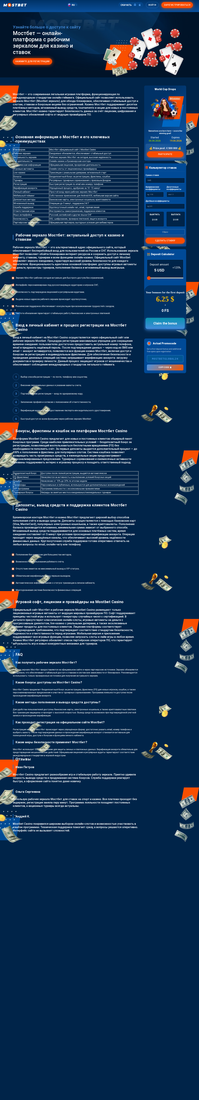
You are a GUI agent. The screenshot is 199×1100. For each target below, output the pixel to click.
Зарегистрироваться (177, 5)
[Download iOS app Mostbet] (139, 5)
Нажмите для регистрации (32, 61)
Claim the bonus (165, 323)
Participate (165, 154)
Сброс (165, 232)
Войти (152, 5)
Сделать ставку (165, 240)
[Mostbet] (15, 5)
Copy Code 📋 (165, 367)
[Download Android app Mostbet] (135, 5)
